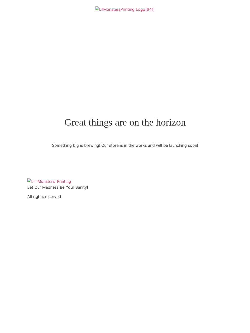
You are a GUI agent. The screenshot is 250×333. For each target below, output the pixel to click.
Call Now (22, 51)
